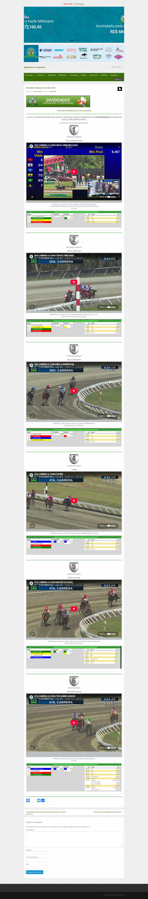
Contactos (104, 75)
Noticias (83, 75)
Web (27, 864)
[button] (27, 24)
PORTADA (79, 4)
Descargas (29, 75)
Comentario (30, 830)
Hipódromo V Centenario (34, 67)
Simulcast (40, 75)
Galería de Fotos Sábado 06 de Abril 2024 (107, 812)
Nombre (29, 850)
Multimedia (62, 75)
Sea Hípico (114, 75)
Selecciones (94, 75)
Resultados (74, 75)
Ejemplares (52, 75)
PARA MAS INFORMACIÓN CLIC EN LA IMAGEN (74, 111)
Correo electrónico (32, 857)
